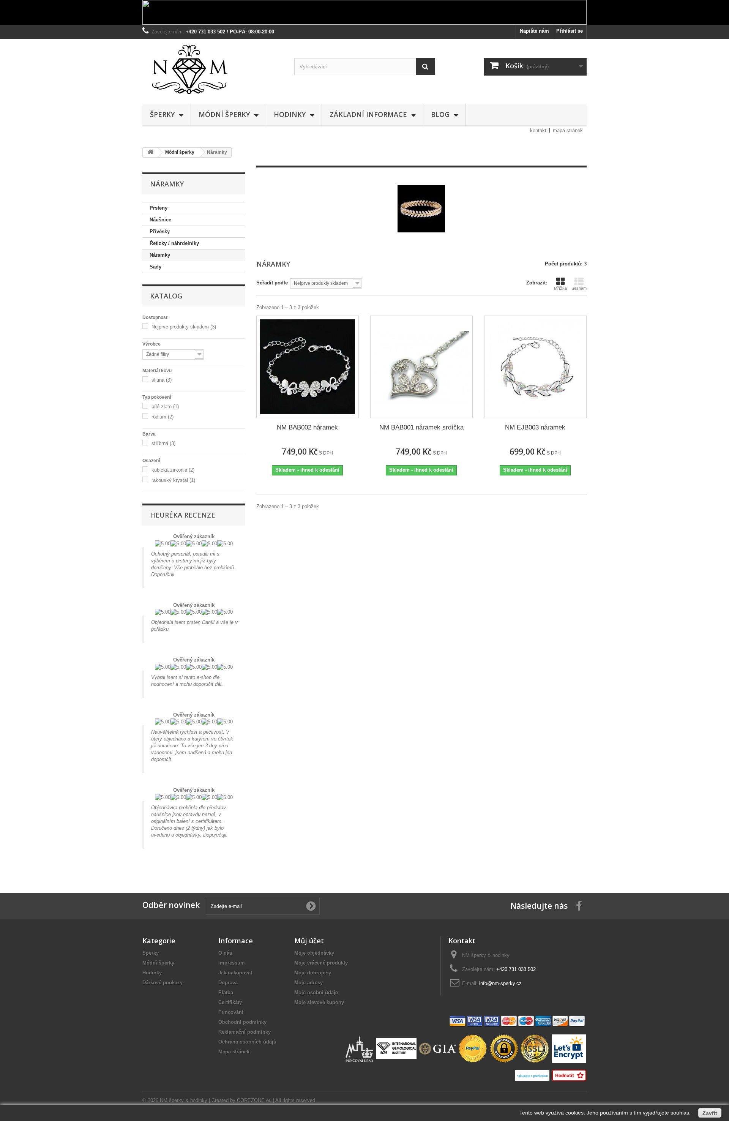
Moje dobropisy (312, 973)
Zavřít (709, 1113)
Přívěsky (160, 231)
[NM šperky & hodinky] (212, 69)
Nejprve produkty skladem (183, 327)
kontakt (538, 130)
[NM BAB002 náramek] (307, 366)
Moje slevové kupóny (319, 1002)
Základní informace (368, 114)
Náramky (160, 255)
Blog (440, 114)
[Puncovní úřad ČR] (360, 1048)
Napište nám (534, 31)
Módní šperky (224, 114)
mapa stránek (568, 130)
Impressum (231, 963)
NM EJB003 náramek (535, 427)
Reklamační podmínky (244, 1032)
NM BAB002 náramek (307, 427)
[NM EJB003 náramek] (535, 366)
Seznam (579, 288)
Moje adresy (308, 982)
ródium (162, 417)
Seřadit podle (272, 283)
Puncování (230, 1012)
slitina (161, 380)
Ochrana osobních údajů (247, 1042)
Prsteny (158, 208)
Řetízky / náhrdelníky (174, 243)
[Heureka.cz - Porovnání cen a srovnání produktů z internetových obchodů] (533, 1075)
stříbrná (163, 443)
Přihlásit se (569, 31)
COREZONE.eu (254, 1100)
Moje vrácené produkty (321, 963)
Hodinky (290, 114)
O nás (225, 953)
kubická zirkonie (172, 470)
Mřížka (560, 288)
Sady (155, 267)
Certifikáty (230, 1002)
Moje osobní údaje (316, 992)
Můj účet (309, 940)
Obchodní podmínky (242, 1022)
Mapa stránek (233, 1052)
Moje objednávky (314, 953)
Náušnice (160, 220)
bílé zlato (165, 406)
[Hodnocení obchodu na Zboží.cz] (569, 1075)
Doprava (228, 982)
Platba (225, 992)
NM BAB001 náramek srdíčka (421, 427)
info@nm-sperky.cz (500, 983)
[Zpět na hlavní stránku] (150, 152)
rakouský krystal (173, 480)
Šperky (162, 114)
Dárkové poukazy (162, 982)
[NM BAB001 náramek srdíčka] (421, 366)
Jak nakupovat (235, 973)
